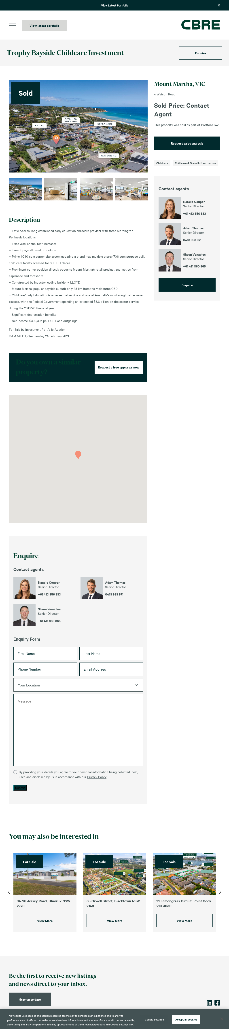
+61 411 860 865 (49, 621)
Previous (12, 126)
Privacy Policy (96, 776)
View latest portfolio (44, 25)
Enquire (200, 53)
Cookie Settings (154, 1019)
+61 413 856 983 (49, 594)
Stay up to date (30, 999)
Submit (20, 787)
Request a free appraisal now (118, 367)
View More (45, 920)
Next (143, 126)
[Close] (222, 1019)
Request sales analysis (187, 143)
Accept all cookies (186, 1019)
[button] (78, 455)
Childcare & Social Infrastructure (195, 163)
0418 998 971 (114, 594)
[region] (114, 1019)
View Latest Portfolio (114, 5)
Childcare (162, 163)
